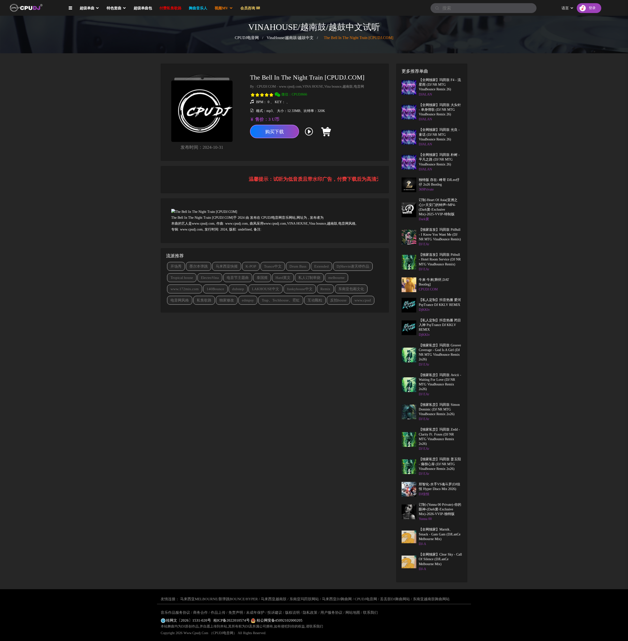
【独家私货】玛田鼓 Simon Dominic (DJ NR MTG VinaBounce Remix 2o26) (439, 409)
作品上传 (218, 612)
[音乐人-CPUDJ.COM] (344, 131)
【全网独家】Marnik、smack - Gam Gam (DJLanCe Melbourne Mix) (439, 534)
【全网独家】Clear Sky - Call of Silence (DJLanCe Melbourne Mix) (440, 559)
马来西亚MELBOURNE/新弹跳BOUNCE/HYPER (219, 599)
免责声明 (235, 612)
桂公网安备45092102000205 (279, 620)
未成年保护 (255, 612)
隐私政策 (310, 612)
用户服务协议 (331, 612)
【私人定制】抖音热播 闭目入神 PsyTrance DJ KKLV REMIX (440, 325)
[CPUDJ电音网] (34, 8)
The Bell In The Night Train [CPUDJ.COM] (358, 38)
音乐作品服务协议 (175, 612)
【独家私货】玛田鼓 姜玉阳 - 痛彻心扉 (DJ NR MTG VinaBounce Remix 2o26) (440, 464)
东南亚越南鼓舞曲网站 (431, 599)
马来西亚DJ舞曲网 (337, 599)
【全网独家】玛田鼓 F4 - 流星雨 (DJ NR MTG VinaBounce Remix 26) (440, 84)
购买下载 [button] (274, 131)
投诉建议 (274, 612)
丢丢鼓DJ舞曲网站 (395, 599)
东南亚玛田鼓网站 (304, 599)
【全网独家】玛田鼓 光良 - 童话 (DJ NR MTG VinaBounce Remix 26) (439, 134)
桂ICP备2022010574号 (232, 620)
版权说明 (292, 612)
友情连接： (170, 599)
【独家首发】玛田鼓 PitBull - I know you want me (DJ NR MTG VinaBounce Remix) (440, 234)
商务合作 (200, 612)
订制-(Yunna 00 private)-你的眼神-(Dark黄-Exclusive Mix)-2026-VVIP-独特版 (440, 509)
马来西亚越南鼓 (274, 599)
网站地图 (352, 612)
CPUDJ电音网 (247, 38)
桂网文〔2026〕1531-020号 (188, 620)
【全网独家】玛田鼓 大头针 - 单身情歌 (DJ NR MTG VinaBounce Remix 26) (440, 109)
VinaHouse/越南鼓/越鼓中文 (290, 38)
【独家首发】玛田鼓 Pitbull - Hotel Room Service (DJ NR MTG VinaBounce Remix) (440, 259)
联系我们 (370, 612)
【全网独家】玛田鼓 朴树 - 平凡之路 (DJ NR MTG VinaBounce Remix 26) (439, 159)
